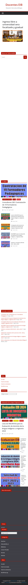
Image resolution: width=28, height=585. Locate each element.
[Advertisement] (14, 119)
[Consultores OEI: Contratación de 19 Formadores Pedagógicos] (14, 190)
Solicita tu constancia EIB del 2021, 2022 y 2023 (17, 243)
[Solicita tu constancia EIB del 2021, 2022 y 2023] (5, 244)
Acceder (3, 379)
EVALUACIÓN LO (5, 420)
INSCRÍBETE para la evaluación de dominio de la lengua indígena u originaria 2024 (18, 235)
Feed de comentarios (5, 384)
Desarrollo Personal (7, 199)
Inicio (14, 199)
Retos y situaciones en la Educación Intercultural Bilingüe (13, 340)
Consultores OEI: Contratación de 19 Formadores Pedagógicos (14, 204)
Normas (3, 552)
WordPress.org (4, 386)
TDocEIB (11, 210)
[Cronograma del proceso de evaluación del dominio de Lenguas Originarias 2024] (5, 228)
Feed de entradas (5, 381)
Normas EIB (16, 420)
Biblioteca (3, 547)
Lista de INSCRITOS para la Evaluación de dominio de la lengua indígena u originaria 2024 (17, 217)
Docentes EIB (14, 5)
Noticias (18, 199)
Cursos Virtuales (5, 549)
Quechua (3, 541)
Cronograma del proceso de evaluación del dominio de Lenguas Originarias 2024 (17, 227)
